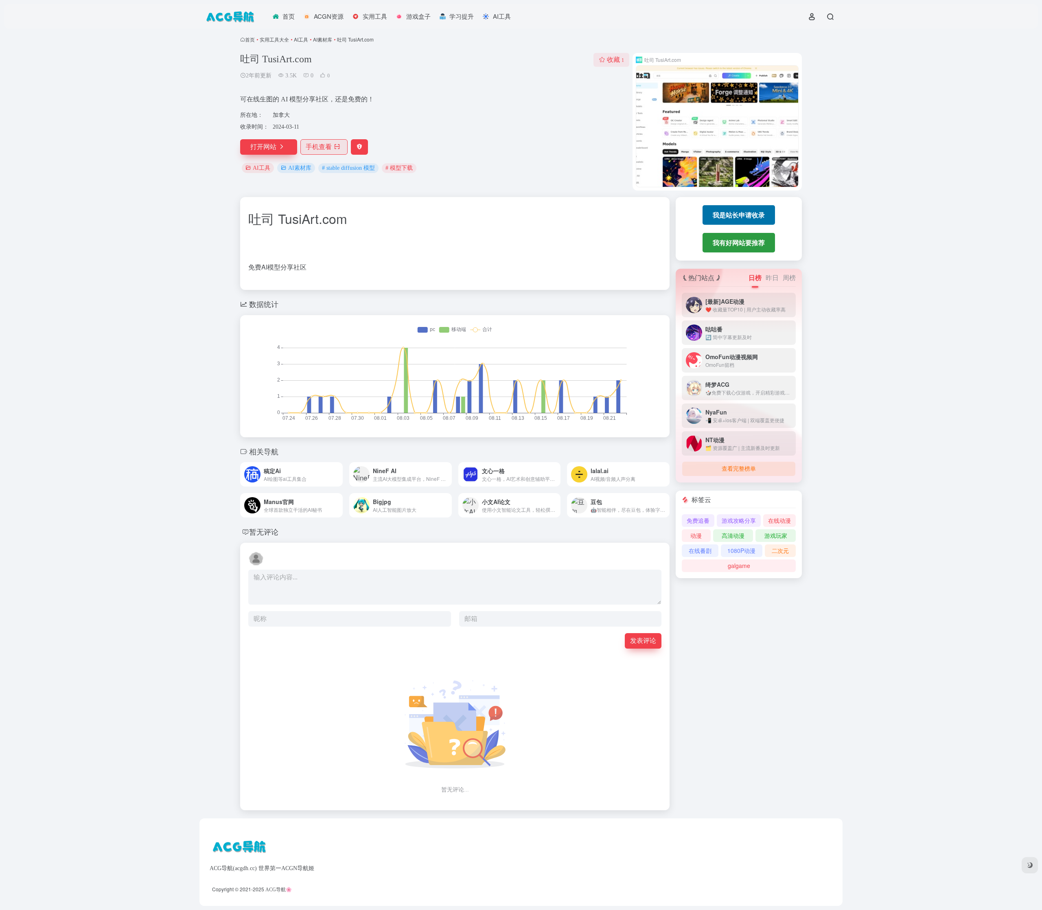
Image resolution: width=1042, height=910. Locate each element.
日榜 (755, 277)
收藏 (615, 59)
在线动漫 (779, 520)
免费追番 (698, 520)
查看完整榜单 (739, 469)
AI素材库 (322, 39)
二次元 (780, 550)
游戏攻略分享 (739, 520)
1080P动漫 (741, 550)
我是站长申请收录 (739, 214)
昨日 (772, 277)
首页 (250, 39)
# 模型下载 (399, 168)
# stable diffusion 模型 (348, 168)
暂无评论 (263, 531)
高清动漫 (733, 535)
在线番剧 (700, 550)
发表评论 (643, 640)
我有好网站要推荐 (739, 242)
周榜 (789, 277)
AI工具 (301, 39)
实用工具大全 (274, 39)
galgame (739, 565)
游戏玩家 (775, 535)
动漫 (696, 535)
